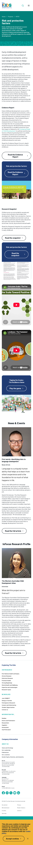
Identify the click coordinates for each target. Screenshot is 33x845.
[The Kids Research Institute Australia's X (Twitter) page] (10, 792)
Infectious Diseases (7, 678)
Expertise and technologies (9, 687)
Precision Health (6, 680)
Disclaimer (5, 805)
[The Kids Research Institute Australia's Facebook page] (3, 792)
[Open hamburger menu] (28, 5)
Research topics (6, 689)
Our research (7, 670)
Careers (19, 810)
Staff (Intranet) (6, 729)
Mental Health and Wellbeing (10, 685)
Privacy (19, 805)
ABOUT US (5, 744)
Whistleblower (5, 807)
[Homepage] (6, 6)
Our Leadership (6, 750)
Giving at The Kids (7, 700)
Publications (5, 752)
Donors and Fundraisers (8, 720)
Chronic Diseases (6, 676)
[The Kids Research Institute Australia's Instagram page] (7, 792)
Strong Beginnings (7, 683)
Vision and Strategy (7, 748)
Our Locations (6, 754)
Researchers (5, 723)
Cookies (4, 810)
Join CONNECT (6, 698)
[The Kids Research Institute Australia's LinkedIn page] (18, 792)
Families (4, 718)
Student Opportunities (8, 707)
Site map (4, 813)
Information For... (8, 714)
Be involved (6, 694)
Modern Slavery (21, 807)
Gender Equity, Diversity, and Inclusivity (13, 757)
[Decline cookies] (27, 838)
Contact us (5, 709)
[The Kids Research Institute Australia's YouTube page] (14, 792)
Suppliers (4, 725)
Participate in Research (8, 703)
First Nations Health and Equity (10, 673)
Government (5, 727)
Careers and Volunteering (9, 705)
